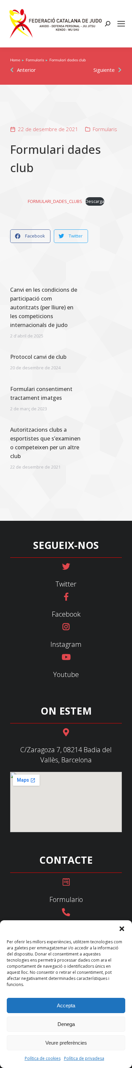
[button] (121, 928)
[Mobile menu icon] (121, 24)
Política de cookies (43, 1058)
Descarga (94, 201)
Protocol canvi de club (38, 357)
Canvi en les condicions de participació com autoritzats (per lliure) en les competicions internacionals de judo (43, 307)
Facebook (66, 614)
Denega (66, 1024)
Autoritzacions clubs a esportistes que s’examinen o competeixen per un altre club (45, 443)
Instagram (66, 644)
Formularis (105, 129)
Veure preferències (66, 1043)
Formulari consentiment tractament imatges (41, 393)
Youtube (66, 674)
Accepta (66, 1005)
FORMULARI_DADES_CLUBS (55, 201)
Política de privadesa (84, 1058)
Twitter (66, 584)
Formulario (66, 899)
